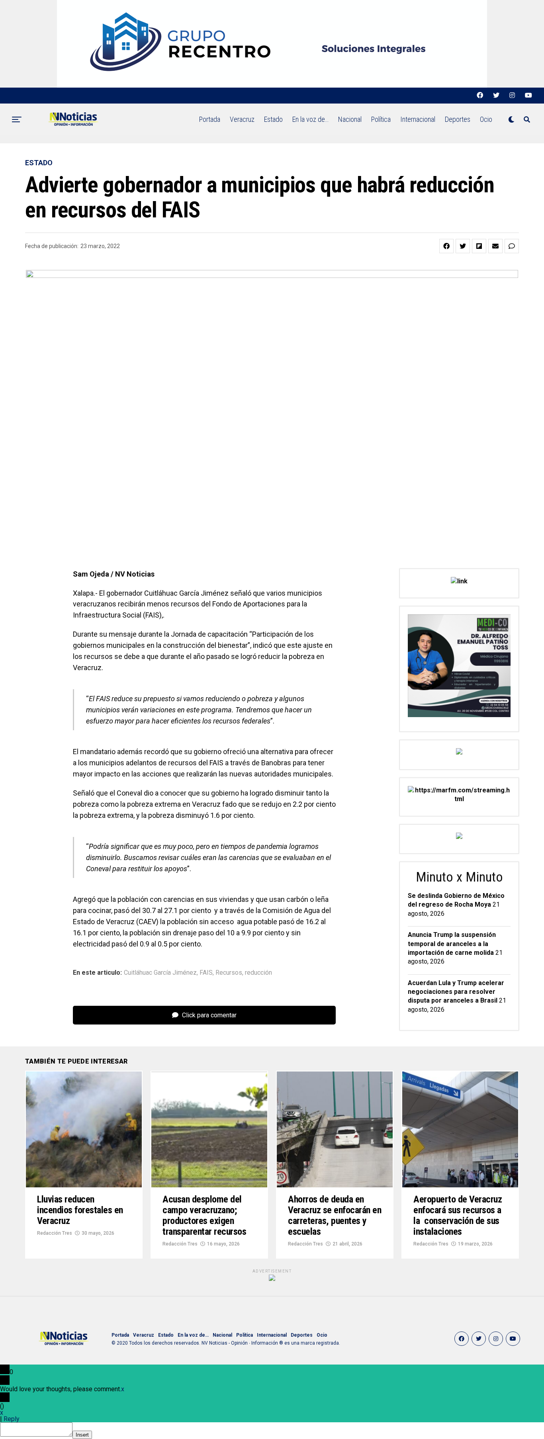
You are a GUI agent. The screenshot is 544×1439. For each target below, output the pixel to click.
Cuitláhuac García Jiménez (160, 973)
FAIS (206, 973)
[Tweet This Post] (463, 246)
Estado (273, 119)
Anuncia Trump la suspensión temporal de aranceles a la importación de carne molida (452, 943)
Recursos (228, 973)
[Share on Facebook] (446, 246)
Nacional (350, 119)
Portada (209, 119)
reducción (258, 973)
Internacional (417, 119)
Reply (12, 1419)
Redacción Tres (54, 1233)
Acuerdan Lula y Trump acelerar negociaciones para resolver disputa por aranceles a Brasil (456, 992)
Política (381, 119)
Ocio (486, 119)
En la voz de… (310, 119)
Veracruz (242, 119)
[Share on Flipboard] (479, 246)
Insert (82, 1435)
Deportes (457, 119)
